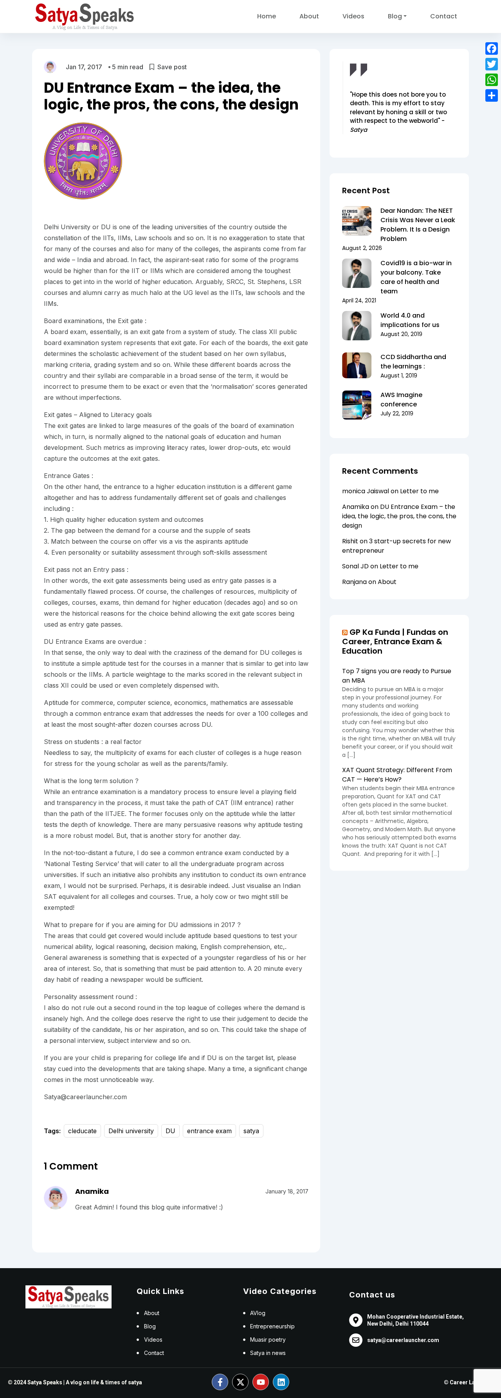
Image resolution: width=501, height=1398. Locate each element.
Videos (353, 16)
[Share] (491, 95)
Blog (395, 16)
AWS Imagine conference (401, 399)
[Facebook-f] (220, 1382)
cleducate (82, 1131)
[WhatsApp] (491, 80)
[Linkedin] (281, 1382)
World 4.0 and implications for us (410, 320)
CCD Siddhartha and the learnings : (413, 361)
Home (266, 16)
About (309, 16)
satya (251, 1131)
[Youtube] (260, 1382)
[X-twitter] (240, 1382)
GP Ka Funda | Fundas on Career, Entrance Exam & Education (395, 641)
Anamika (92, 1191)
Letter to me (419, 491)
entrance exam (209, 1131)
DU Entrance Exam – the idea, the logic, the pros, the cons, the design (399, 516)
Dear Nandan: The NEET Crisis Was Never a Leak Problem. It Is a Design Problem (417, 224)
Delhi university (131, 1131)
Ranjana (354, 581)
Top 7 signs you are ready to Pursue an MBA (396, 676)
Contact (443, 16)
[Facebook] (491, 48)
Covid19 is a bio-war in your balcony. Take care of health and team (416, 277)
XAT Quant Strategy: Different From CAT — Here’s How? (397, 774)
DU (170, 1131)
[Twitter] (491, 64)
